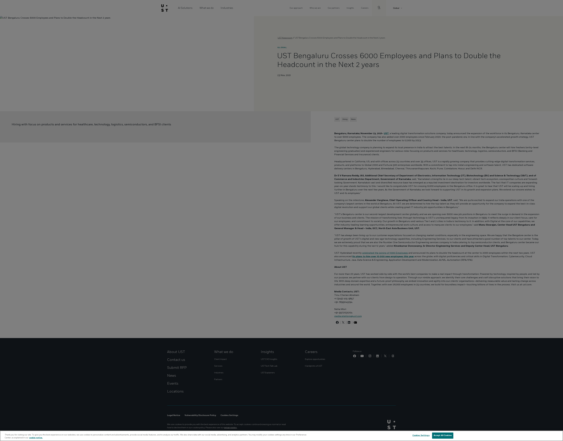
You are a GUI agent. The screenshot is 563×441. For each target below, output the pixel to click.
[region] (281, 436)
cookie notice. (36, 437)
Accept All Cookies (443, 435)
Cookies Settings (421, 435)
